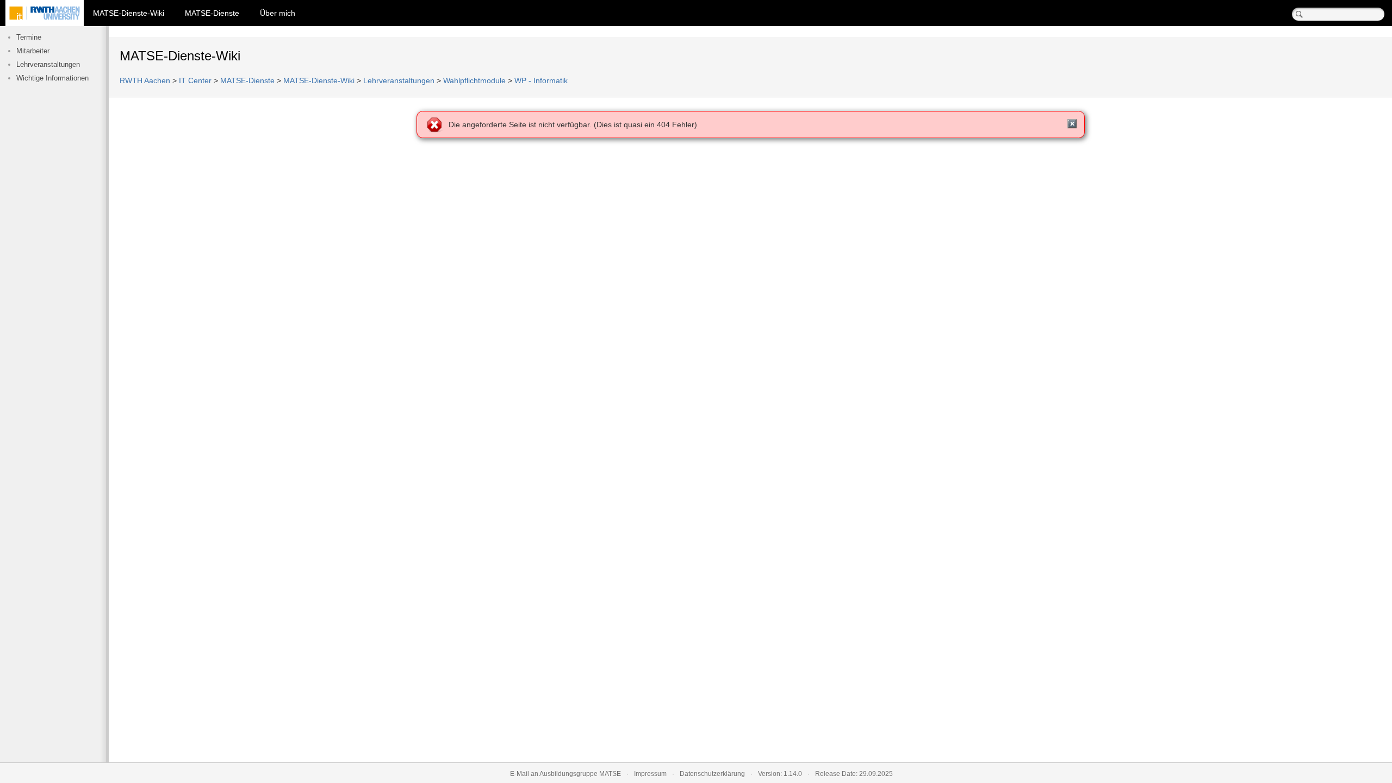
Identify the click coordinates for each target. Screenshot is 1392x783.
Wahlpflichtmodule (474, 80)
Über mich (277, 13)
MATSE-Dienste (212, 13)
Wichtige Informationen (52, 78)
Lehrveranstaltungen (48, 65)
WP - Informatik (541, 80)
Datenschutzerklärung (712, 774)
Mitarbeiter (32, 51)
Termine (28, 37)
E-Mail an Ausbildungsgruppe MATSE (565, 774)
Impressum (650, 774)
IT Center (195, 80)
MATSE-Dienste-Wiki (128, 13)
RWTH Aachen (145, 80)
